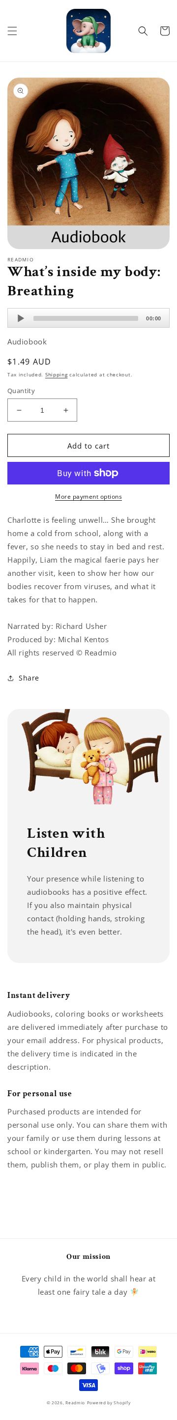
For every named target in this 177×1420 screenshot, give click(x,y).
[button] (12, 31)
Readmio (75, 1402)
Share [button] (29, 677)
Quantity (21, 390)
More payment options (88, 496)
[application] (88, 318)
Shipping (56, 374)
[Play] (21, 318)
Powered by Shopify (109, 1402)
